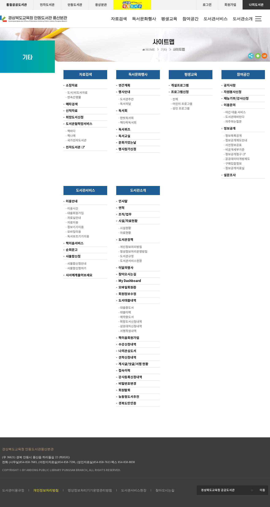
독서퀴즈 (124, 129)
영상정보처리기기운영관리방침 (90, 490)
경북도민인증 (127, 403)
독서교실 (124, 136)
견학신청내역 (127, 357)
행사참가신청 (127, 149)
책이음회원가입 (129, 338)
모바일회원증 (127, 287)
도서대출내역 (127, 300)
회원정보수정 (127, 294)
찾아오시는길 (127, 274)
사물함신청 (73, 256)
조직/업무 (125, 214)
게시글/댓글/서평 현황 (133, 364)
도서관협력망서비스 (79, 124)
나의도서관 (256, 5)
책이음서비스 (75, 243)
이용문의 (230, 105)
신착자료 (72, 111)
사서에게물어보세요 (79, 275)
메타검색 (72, 104)
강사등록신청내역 (130, 377)
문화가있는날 (127, 143)
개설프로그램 (180, 85)
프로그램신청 (180, 92)
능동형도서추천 (129, 397)
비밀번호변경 (127, 384)
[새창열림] (258, 57)
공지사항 (230, 85)
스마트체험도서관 (132, 5)
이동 (262, 490)
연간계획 (124, 85)
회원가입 (230, 5)
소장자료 (72, 85)
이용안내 (72, 201)
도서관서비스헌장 (133, 490)
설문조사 (230, 175)
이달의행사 (126, 268)
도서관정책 (126, 240)
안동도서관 (75, 5)
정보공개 (230, 128)
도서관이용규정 (13, 490)
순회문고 (72, 250)
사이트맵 (179, 50)
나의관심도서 (127, 351)
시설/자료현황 (128, 221)
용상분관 (101, 5)
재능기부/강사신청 (236, 98)
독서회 (123, 111)
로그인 (207, 5)
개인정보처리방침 (46, 490)
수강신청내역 (127, 344)
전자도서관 (47, 5)
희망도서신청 (75, 117)
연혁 (121, 208)
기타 (164, 49)
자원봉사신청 (233, 92)
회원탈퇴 (124, 390)
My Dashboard (130, 281)
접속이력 (124, 371)
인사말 (123, 201)
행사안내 (124, 92)
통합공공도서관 (16, 5)
